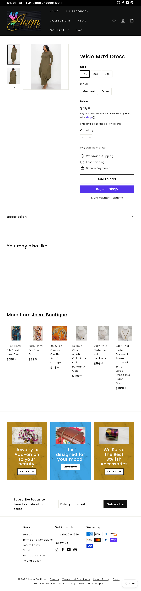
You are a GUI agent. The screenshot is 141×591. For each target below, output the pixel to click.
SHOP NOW (27, 471)
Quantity (87, 130)
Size (83, 67)
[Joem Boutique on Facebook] (62, 550)
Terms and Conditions (38, 539)
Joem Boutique (49, 315)
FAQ (80, 30)
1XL (85, 74)
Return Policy (31, 545)
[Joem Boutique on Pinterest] (75, 550)
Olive (105, 91)
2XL (95, 74)
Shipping (85, 123)
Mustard (89, 91)
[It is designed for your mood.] (70, 435)
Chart (26, 550)
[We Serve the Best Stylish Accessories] (114, 435)
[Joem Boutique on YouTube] (69, 550)
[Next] (14, 87)
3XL (107, 74)
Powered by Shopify (91, 583)
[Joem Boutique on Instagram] (56, 550)
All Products (77, 11)
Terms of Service (34, 555)
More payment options (107, 197)
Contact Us (60, 30)
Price (84, 101)
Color (84, 84)
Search (27, 534)
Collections (60, 20)
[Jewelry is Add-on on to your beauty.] (27, 435)
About (83, 20)
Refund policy (32, 560)
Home (54, 11)
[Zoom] (45, 66)
